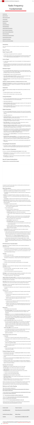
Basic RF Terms (5, 15)
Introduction (5, 14)
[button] (1, 1)
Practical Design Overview (7, 37)
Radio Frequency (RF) (6, 17)
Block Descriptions (6, 33)
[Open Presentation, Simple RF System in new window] (30, 165)
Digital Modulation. (6, 26)
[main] (16, 7)
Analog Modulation (6, 24)
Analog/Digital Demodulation (7, 28)
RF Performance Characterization (8, 35)
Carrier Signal (5, 19)
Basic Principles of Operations (7, 30)
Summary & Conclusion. (7, 39)
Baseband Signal (5, 21)
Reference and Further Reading (8, 40)
